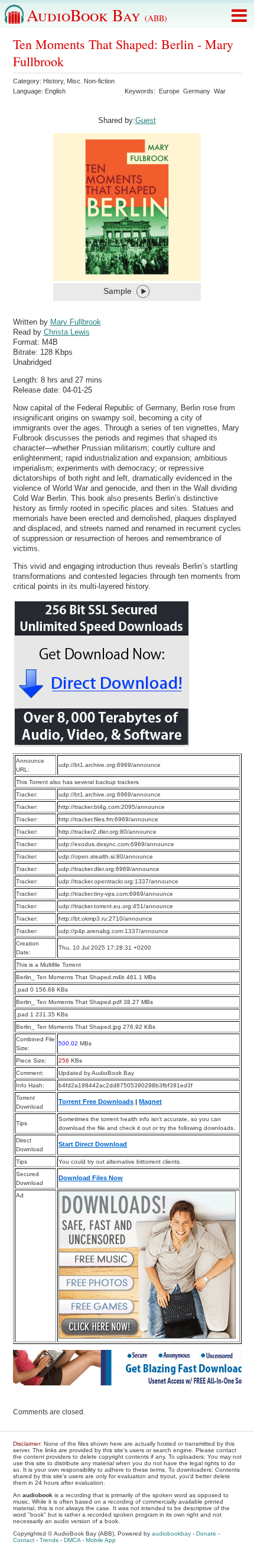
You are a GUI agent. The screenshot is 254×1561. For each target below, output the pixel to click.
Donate (206, 1533)
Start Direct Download (92, 1144)
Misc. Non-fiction (91, 81)
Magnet (150, 1101)
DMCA (72, 1540)
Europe (169, 91)
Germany (196, 91)
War (220, 91)
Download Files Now (90, 1177)
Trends (49, 1540)
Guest (145, 120)
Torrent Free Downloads (95, 1101)
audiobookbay (171, 1533)
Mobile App (101, 1540)
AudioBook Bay (97, 15)
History (53, 81)
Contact (23, 1540)
